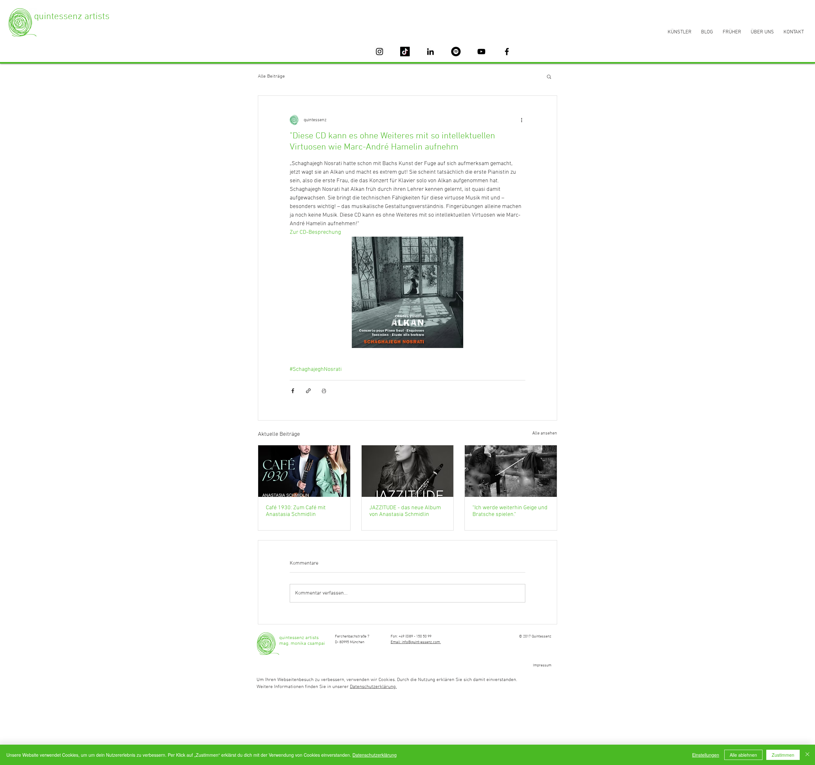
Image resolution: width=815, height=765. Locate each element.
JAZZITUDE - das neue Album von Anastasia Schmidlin (405, 511)
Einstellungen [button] (705, 755)
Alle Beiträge (271, 76)
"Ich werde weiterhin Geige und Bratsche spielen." (510, 511)
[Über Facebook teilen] (293, 391)
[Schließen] (807, 755)
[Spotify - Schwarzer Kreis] (456, 51)
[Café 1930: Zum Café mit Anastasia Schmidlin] (304, 471)
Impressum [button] (542, 665)
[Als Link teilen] (308, 391)
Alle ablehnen (743, 755)
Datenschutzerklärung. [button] (373, 687)
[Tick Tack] (405, 51)
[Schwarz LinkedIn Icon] (430, 51)
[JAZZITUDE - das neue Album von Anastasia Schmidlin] (408, 471)
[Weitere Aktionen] (521, 120)
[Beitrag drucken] (324, 391)
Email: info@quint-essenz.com (416, 642)
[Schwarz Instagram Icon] (379, 51)
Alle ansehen (544, 433)
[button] (549, 76)
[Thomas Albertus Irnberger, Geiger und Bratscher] (511, 471)
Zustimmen (783, 755)
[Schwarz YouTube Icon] (481, 51)
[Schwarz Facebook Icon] (507, 51)
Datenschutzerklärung (374, 755)
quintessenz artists (72, 16)
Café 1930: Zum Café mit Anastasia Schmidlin (296, 511)
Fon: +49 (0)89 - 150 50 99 (411, 636)
